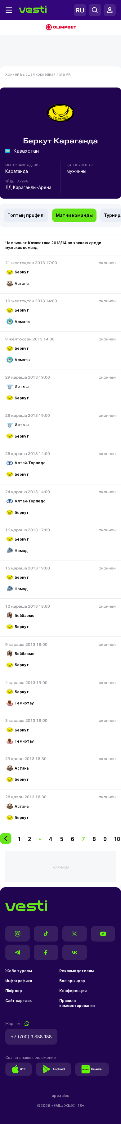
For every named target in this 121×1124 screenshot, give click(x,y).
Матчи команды (74, 215)
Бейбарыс (24, 615)
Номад (21, 550)
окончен (107, 263)
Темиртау (24, 703)
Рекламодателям (76, 971)
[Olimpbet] (60, 27)
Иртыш (22, 386)
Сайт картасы (19, 1000)
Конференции (73, 990)
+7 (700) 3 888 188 (31, 1036)
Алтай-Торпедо (30, 463)
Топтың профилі (26, 215)
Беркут (22, 272)
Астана (22, 283)
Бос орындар (72, 980)
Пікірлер (13, 990)
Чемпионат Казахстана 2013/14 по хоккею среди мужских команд (53, 245)
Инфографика (18, 980)
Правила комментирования (77, 1003)
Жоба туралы (18, 971)
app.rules (60, 1095)
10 (117, 839)
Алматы (22, 321)
